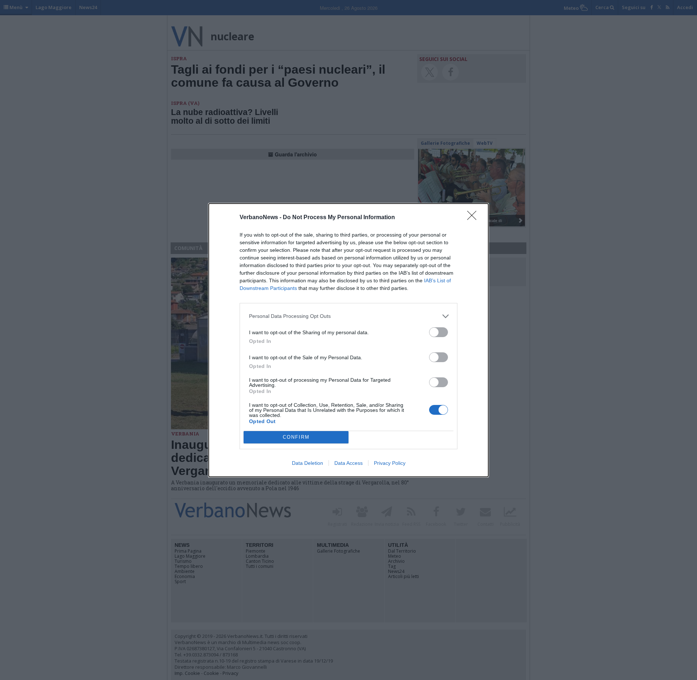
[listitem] (348, 316)
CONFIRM (296, 437)
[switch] (438, 332)
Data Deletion (307, 463)
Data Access (348, 463)
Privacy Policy (389, 463)
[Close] (474, 218)
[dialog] (348, 340)
